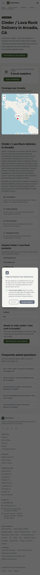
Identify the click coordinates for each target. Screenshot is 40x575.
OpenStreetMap (27, 133)
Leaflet (19, 133)
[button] (4, 96)
